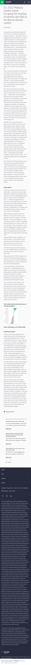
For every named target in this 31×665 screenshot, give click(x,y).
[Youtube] (7, 497)
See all (9, 462)
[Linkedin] (11, 497)
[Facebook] (3, 497)
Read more (8, 429)
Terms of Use (16, 488)
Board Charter (12, 491)
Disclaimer (3, 488)
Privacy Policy (10, 488)
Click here (16, 660)
